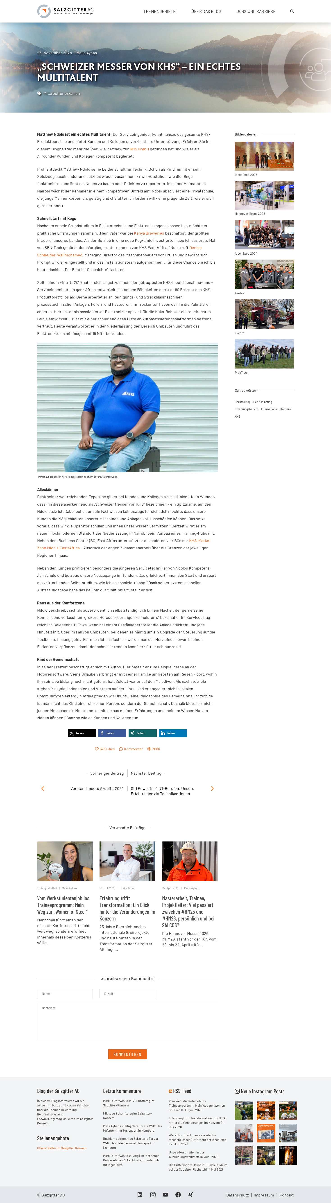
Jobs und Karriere (256, 11)
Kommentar (133, 749)
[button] (82, 733)
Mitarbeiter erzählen (61, 93)
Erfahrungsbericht (246, 409)
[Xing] (190, 1196)
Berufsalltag (243, 402)
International (269, 409)
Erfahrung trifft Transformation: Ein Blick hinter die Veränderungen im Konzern (127, 908)
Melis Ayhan (86, 52)
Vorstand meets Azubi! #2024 (97, 788)
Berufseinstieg (262, 402)
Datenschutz (237, 1194)
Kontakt (287, 1194)
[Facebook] (178, 1196)
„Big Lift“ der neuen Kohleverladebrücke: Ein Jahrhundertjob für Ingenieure (131, 1160)
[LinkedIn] (140, 1196)
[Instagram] (153, 1196)
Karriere (285, 409)
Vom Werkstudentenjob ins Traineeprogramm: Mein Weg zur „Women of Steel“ (63, 905)
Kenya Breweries (149, 233)
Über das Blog (206, 11)
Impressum (264, 1194)
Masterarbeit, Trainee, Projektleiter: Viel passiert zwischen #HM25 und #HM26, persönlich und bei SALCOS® (188, 911)
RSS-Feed (182, 1090)
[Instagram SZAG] (244, 1110)
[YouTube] (165, 1196)
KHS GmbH (139, 148)
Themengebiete (159, 11)
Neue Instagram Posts (262, 1091)
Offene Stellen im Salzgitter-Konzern (62, 1148)
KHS (237, 416)
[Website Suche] (292, 11)
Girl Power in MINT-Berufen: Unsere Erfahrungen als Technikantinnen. (162, 791)
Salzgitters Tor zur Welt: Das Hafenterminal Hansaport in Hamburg (130, 1143)
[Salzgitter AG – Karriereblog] (65, 10)
